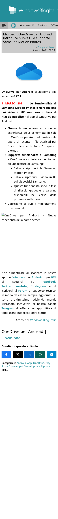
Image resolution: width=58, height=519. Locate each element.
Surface (42, 25)
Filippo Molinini (46, 47)
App (29, 363)
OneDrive (38, 363)
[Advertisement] (29, 403)
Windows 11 (27, 25)
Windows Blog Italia (43, 320)
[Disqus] (29, 477)
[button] (4, 25)
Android (21, 363)
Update (45, 366)
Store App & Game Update (24, 366)
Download (11, 338)
